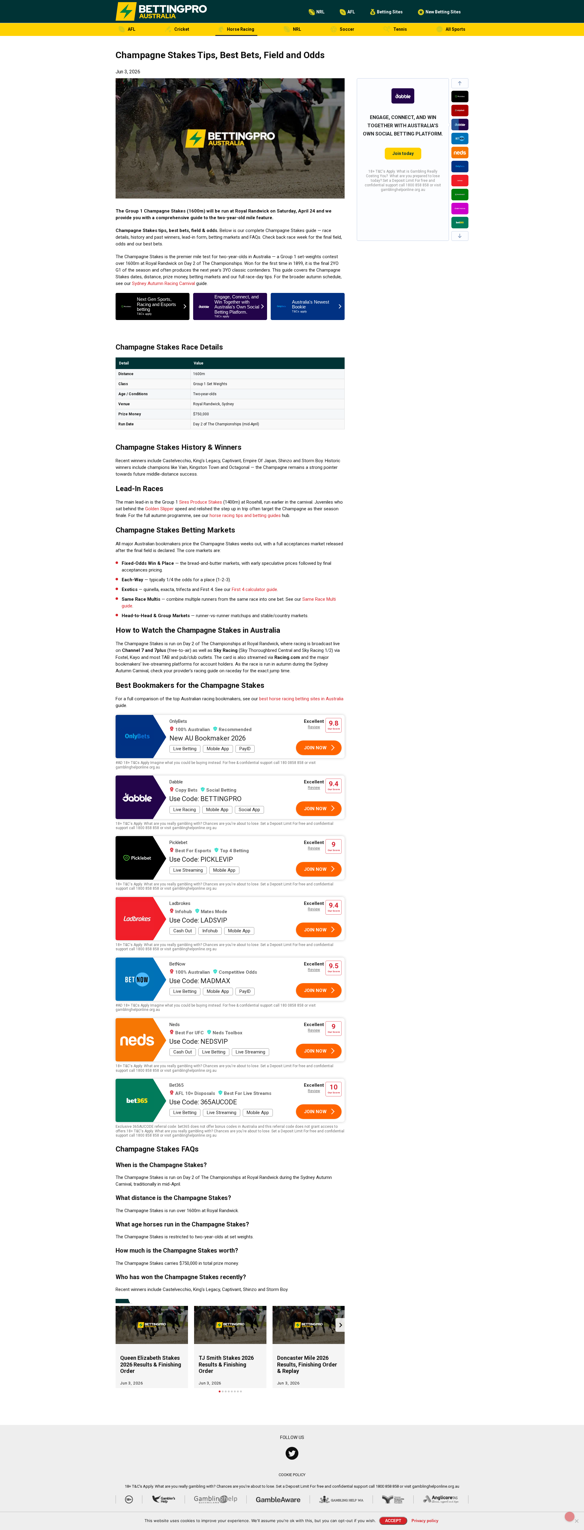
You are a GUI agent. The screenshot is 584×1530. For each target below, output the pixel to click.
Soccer (347, 29)
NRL (320, 11)
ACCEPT (393, 1520)
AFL (351, 11)
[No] (576, 1521)
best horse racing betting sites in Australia (301, 699)
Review (314, 727)
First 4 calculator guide (254, 589)
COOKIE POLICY (292, 1474)
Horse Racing (240, 29)
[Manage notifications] (570, 1516)
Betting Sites (390, 11)
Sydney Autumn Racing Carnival (163, 283)
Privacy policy (425, 1520)
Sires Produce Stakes (200, 502)
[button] (459, 83)
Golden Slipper (159, 509)
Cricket (181, 29)
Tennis (400, 29)
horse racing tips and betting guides (245, 515)
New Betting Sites (443, 11)
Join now (315, 748)
